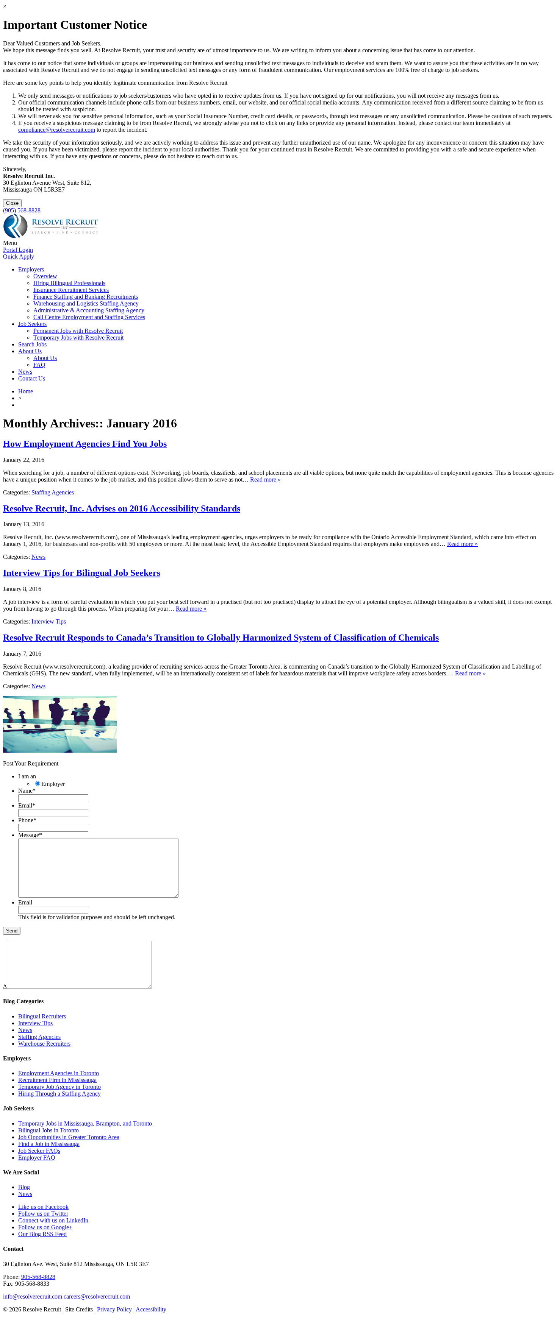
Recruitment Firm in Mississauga (57, 1080)
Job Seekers (32, 324)
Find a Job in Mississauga (49, 1144)
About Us (30, 351)
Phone (27, 820)
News (25, 371)
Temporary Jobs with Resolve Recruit (78, 337)
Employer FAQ (36, 1157)
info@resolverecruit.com (32, 1296)
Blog (24, 1187)
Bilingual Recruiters (42, 1016)
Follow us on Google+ (45, 1227)
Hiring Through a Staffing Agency (59, 1093)
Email (26, 805)
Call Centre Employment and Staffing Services (89, 317)
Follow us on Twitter (43, 1213)
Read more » (265, 479)
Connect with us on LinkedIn (53, 1220)
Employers (31, 269)
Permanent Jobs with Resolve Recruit (78, 330)
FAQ (39, 365)
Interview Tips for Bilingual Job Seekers (81, 573)
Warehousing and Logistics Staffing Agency (86, 303)
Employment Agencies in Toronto (58, 1073)
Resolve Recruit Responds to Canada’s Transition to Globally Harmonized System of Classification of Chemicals (221, 637)
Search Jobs (32, 344)
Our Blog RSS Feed (42, 1234)
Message (30, 835)
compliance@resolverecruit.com (56, 129)
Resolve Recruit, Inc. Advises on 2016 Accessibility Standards (121, 508)
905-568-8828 (38, 1277)
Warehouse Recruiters (44, 1043)
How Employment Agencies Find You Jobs (85, 444)
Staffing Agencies (52, 492)
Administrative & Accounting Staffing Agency (88, 310)
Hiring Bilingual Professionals (69, 283)
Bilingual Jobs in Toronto (48, 1130)
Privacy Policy (114, 1309)
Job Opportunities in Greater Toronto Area (68, 1137)
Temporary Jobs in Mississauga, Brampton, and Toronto (85, 1123)
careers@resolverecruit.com (97, 1296)
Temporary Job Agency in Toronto (59, 1087)
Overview (45, 276)
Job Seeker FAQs (39, 1150)
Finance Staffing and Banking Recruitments (85, 296)
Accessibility (151, 1309)
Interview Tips (48, 621)
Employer (53, 784)
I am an (27, 776)
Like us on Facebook (43, 1207)
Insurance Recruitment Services (71, 290)
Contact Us (31, 378)
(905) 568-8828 (22, 210)
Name (27, 790)
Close (12, 203)
